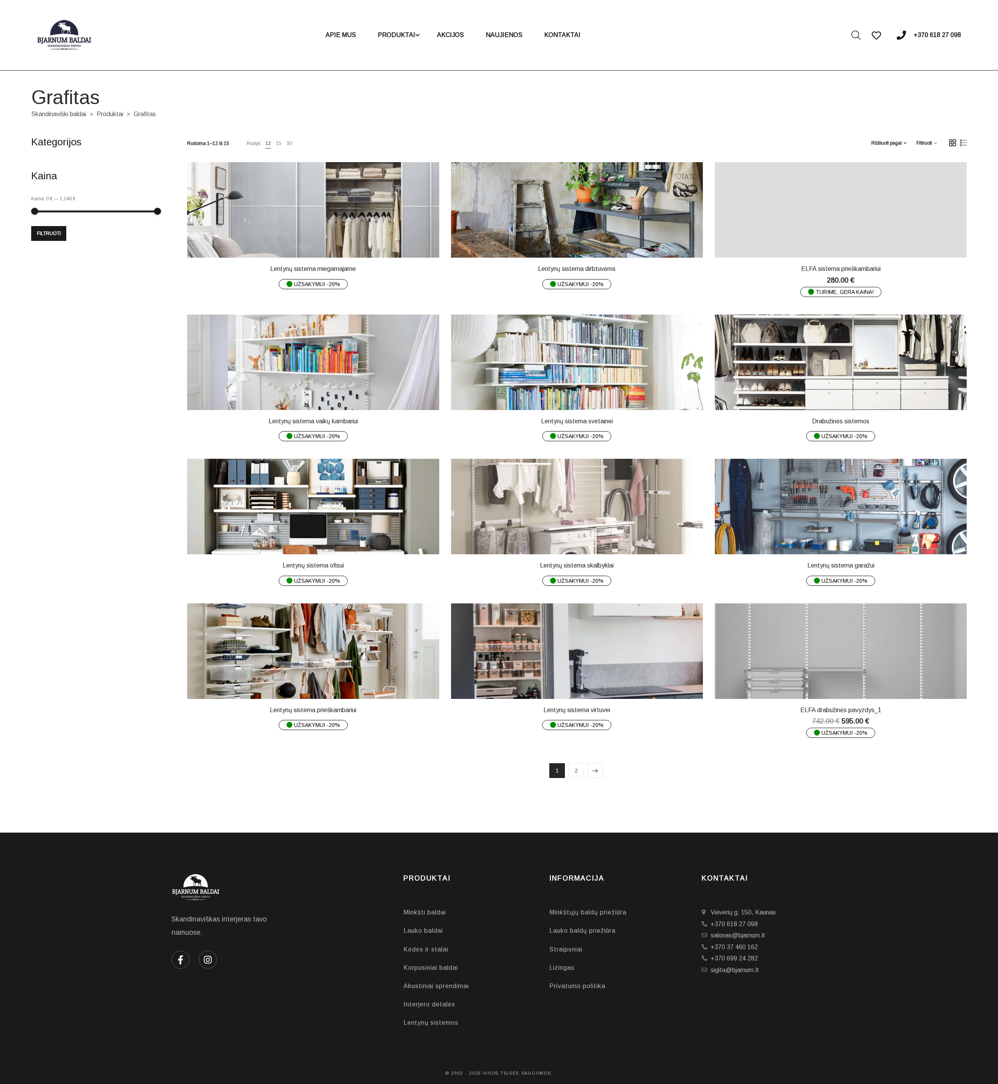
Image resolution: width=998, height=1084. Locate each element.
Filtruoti (49, 233)
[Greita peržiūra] (319, 239)
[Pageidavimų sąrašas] (338, 239)
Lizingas (562, 967)
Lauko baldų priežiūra (582, 930)
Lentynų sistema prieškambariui (313, 710)
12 (268, 143)
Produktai (110, 114)
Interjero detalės (429, 1004)
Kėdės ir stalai (425, 949)
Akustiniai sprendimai (436, 986)
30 (289, 143)
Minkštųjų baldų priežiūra (587, 912)
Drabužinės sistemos (840, 421)
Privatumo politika (577, 986)
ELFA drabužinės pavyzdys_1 (840, 710)
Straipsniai (565, 949)
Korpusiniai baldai (430, 967)
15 (278, 143)
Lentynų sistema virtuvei (576, 710)
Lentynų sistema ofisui (313, 565)
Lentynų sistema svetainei (577, 421)
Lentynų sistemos (430, 1022)
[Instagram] (208, 960)
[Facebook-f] (180, 960)
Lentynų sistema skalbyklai (577, 565)
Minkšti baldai (424, 912)
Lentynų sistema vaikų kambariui (313, 421)
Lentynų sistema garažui (840, 565)
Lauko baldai (423, 930)
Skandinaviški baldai (58, 114)
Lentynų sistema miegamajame (313, 268)
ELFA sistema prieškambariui (841, 268)
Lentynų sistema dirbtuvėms (577, 268)
